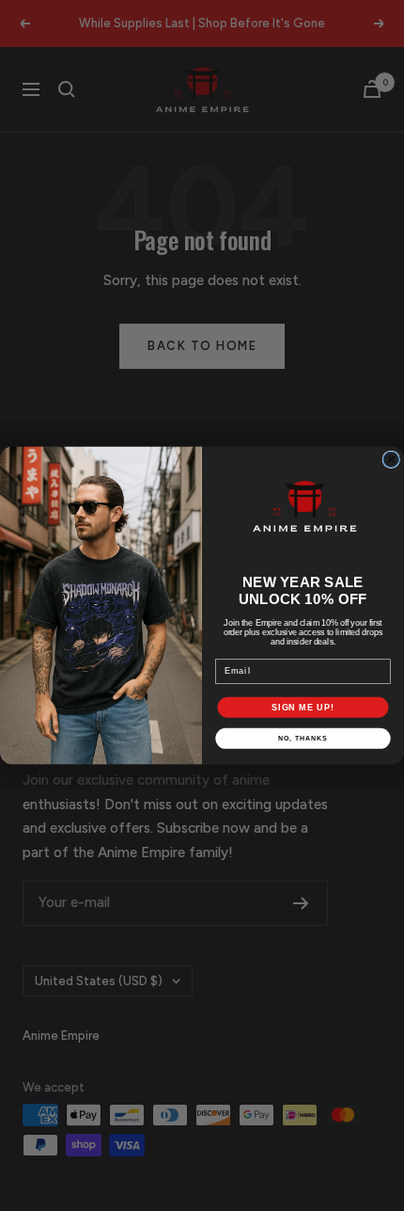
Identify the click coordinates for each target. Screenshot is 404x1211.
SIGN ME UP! (303, 707)
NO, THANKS (302, 738)
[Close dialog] (391, 460)
